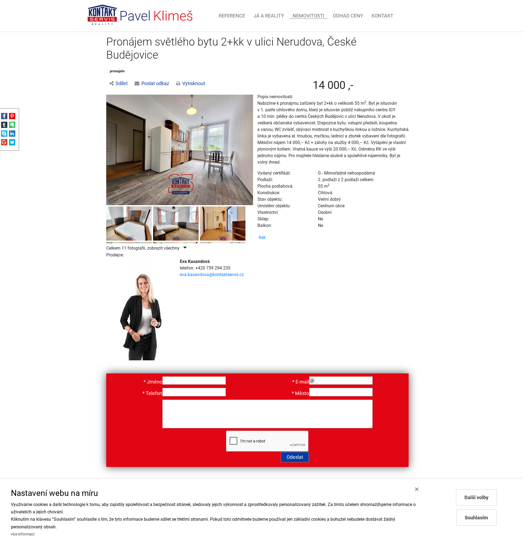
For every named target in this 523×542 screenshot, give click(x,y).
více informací (22, 534)
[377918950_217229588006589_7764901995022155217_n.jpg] (223, 222)
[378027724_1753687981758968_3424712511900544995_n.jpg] (176, 222)
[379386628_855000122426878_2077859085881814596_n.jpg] (129, 222)
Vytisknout (193, 83)
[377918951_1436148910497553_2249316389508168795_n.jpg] (179, 149)
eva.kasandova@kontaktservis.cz (212, 274)
